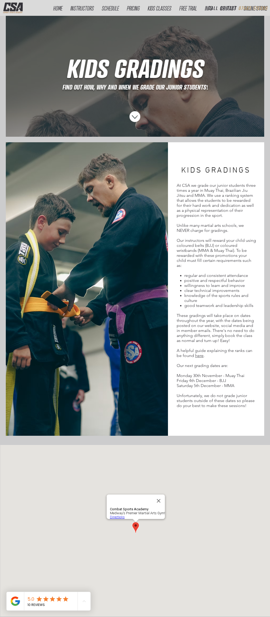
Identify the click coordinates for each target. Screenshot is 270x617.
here (199, 355)
